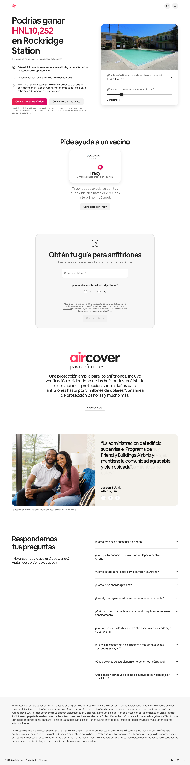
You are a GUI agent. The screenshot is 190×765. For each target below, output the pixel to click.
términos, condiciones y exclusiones (133, 705)
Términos (43, 760)
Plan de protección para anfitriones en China (142, 712)
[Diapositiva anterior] (103, 497)
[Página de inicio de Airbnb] (14, 6)
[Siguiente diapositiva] (117, 497)
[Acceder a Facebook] (172, 760)
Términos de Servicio (114, 304)
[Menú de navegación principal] (175, 6)
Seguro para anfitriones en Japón (84, 709)
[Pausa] (110, 497)
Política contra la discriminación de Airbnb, (84, 306)
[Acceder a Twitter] (178, 760)
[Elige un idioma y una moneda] (167, 6)
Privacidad (31, 760)
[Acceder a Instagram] (184, 760)
